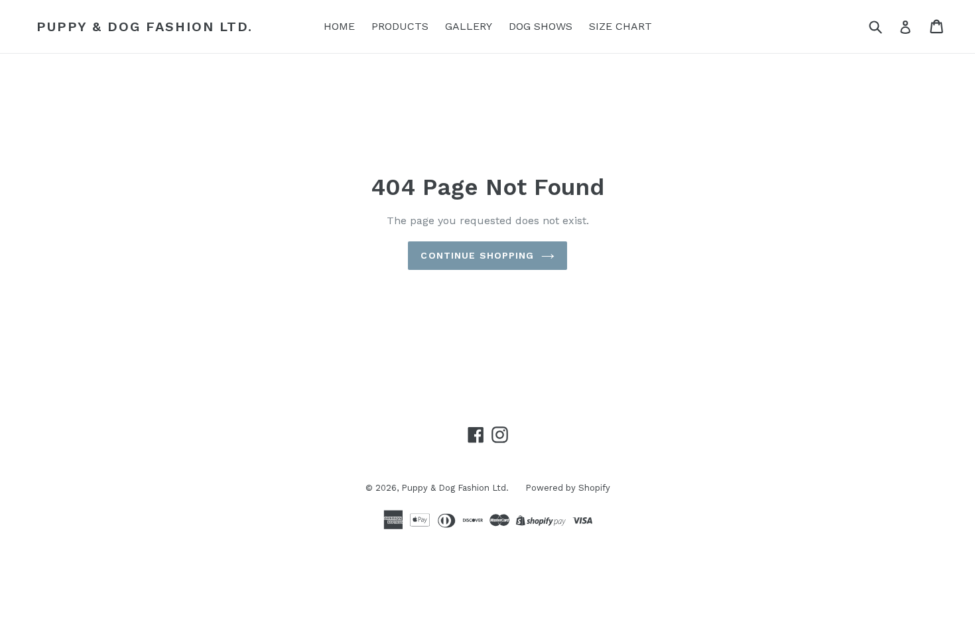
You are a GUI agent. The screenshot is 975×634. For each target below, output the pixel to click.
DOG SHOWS (540, 26)
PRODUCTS (399, 26)
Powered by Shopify (567, 488)
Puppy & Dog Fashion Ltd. (144, 26)
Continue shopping (477, 255)
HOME (339, 26)
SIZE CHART (620, 26)
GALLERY (468, 26)
